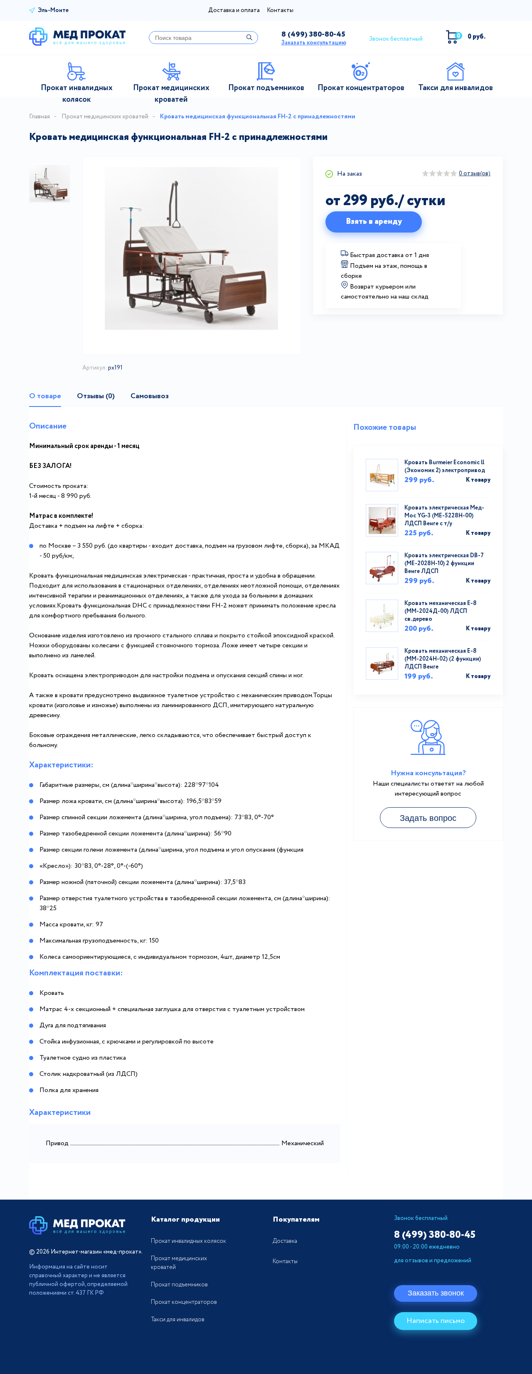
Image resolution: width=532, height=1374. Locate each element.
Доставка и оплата (234, 10)
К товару (478, 480)
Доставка (285, 1241)
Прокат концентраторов (184, 1302)
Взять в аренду (374, 222)
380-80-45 (313, 34)
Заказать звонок (436, 1293)
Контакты (280, 10)
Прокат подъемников (179, 1285)
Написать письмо (435, 1320)
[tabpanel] (49, 183)
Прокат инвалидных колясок (188, 1241)
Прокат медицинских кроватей (105, 116)
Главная (39, 116)
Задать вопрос (428, 818)
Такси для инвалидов (177, 1319)
